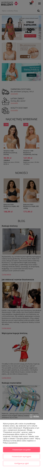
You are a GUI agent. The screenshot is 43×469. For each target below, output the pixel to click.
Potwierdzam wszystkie (21, 450)
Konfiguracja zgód (21, 463)
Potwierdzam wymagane (21, 456)
